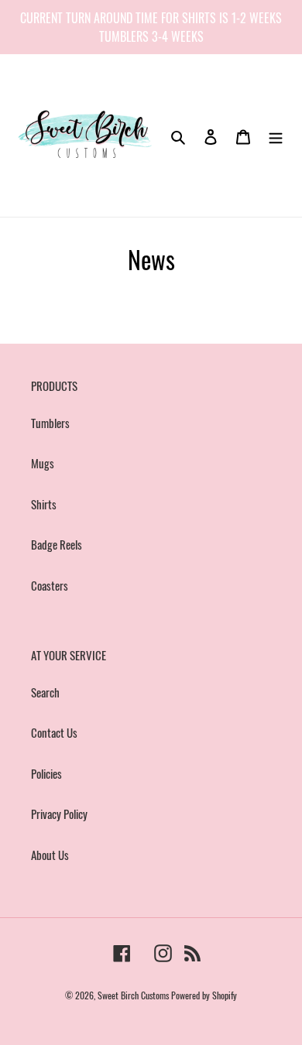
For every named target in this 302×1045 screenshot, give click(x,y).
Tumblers (50, 422)
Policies (46, 773)
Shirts (44, 503)
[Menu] (275, 135)
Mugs (42, 462)
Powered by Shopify (204, 995)
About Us (50, 854)
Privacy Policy (59, 813)
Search (45, 692)
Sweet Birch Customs (133, 995)
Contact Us (54, 732)
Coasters (49, 585)
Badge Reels (56, 544)
